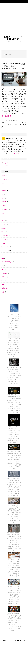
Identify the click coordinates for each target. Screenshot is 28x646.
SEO (2, 254)
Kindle (3, 220)
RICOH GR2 (5, 250)
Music (3, 232)
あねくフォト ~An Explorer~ (14, 38)
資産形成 (4, 288)
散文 (2, 280)
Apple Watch (5, 179)
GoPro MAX (4, 209)
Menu (14, 1)
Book (2, 183)
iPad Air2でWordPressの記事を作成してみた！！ (13, 64)
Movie (3, 228)
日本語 (6, 166)
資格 (2, 284)
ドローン (4, 277)
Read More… (16, 153)
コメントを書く (20, 68)
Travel (3, 269)
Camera (3, 190)
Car (2, 194)
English (6, 163)
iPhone (3, 217)
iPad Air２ (11, 122)
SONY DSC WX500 (6, 262)
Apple (3, 175)
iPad (9, 120)
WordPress (15, 120)
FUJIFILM (4, 202)
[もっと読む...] (6, 116)
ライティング (17, 125)
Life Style (4, 224)
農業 (2, 292)
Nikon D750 (4, 235)
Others (3, 243)
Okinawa (3, 239)
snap (2, 258)
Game (3, 205)
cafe (2, 187)
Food (2, 198)
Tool (11, 120)
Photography (5, 247)
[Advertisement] (14, 18)
